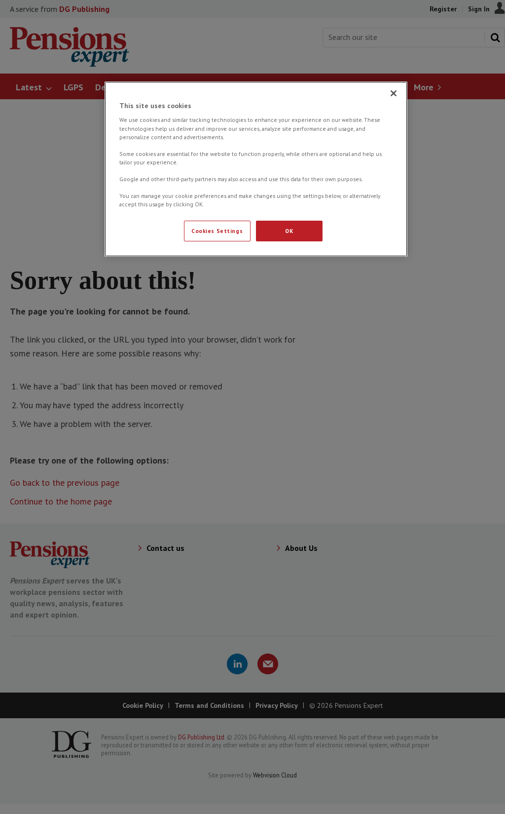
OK (289, 230)
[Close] (393, 93)
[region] (256, 169)
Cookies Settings (217, 230)
